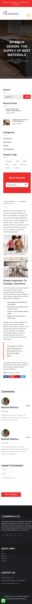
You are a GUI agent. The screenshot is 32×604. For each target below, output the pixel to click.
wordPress (17, 168)
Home (19, 59)
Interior (5, 145)
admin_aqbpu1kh (10, 201)
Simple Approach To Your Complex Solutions (20, 120)
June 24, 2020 (9, 203)
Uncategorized (8, 149)
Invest (14, 164)
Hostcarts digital (20, 598)
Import (25, 161)
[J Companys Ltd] (11, 13)
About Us (4, 556)
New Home (23, 164)
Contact (3, 560)
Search (27, 97)
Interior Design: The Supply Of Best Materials (13, 109)
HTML (17, 161)
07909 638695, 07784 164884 (15, 580)
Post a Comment (11, 494)
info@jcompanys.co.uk (12, 583)
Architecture (7, 138)
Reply (28, 405)
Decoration (7, 142)
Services (3, 558)
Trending (7, 168)
